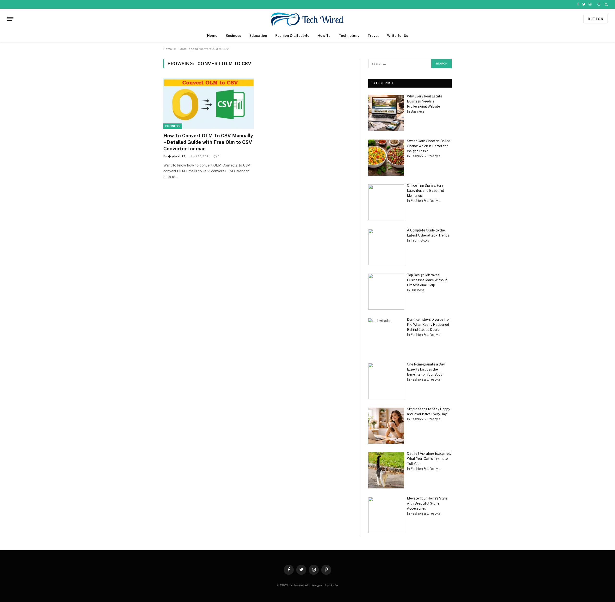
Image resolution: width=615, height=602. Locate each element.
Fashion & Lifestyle (292, 35)
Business (233, 35)
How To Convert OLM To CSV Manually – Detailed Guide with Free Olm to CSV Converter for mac (208, 142)
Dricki (334, 585)
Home (212, 35)
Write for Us (397, 35)
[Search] (606, 4)
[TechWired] (307, 19)
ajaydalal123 (176, 156)
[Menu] (10, 18)
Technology (349, 35)
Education (258, 35)
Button (595, 19)
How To (324, 35)
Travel (373, 35)
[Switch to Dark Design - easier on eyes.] (599, 4)
